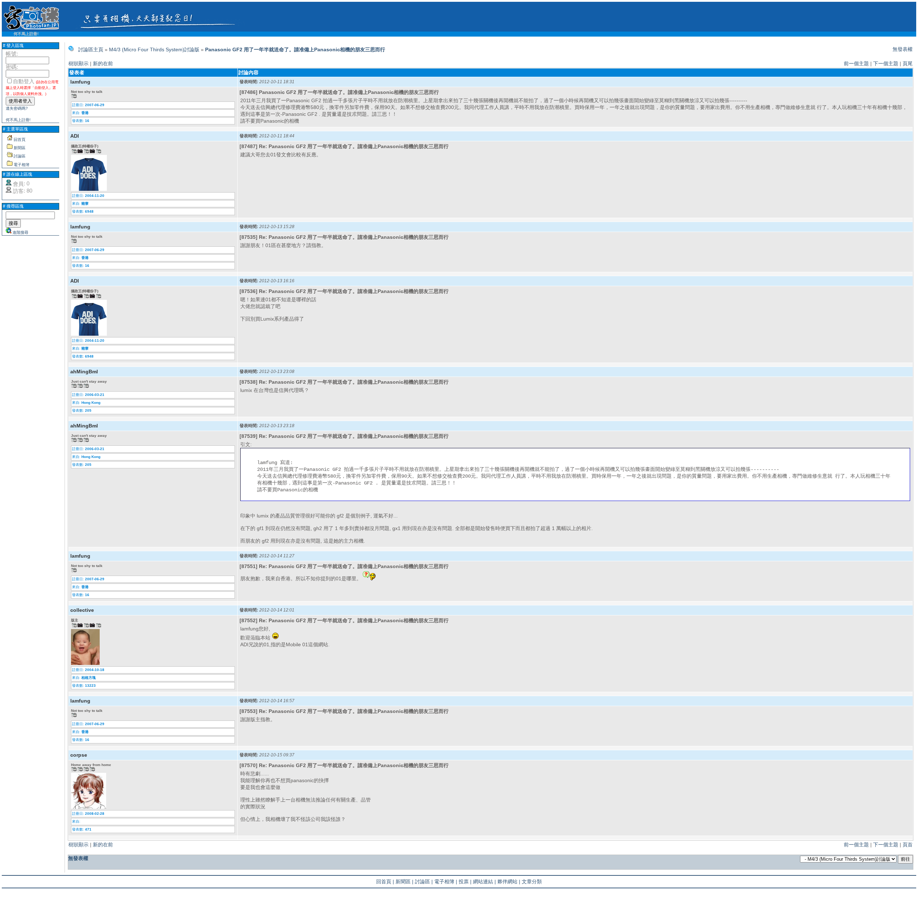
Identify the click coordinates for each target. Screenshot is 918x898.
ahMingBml (84, 371)
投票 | (465, 881)
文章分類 (532, 881)
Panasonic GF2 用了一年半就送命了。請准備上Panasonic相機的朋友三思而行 (295, 49)
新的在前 (103, 63)
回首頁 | (385, 881)
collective (82, 610)
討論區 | (424, 881)
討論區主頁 (90, 49)
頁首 (908, 844)
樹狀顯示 (78, 63)
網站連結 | (484, 881)
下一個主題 (885, 63)
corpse (78, 755)
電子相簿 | (445, 881)
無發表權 (903, 49)
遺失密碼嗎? (17, 108)
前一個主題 (856, 63)
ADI (74, 136)
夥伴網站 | (508, 881)
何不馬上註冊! (26, 34)
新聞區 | (404, 881)
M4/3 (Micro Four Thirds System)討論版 (154, 49)
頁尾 (908, 63)
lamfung (80, 82)
